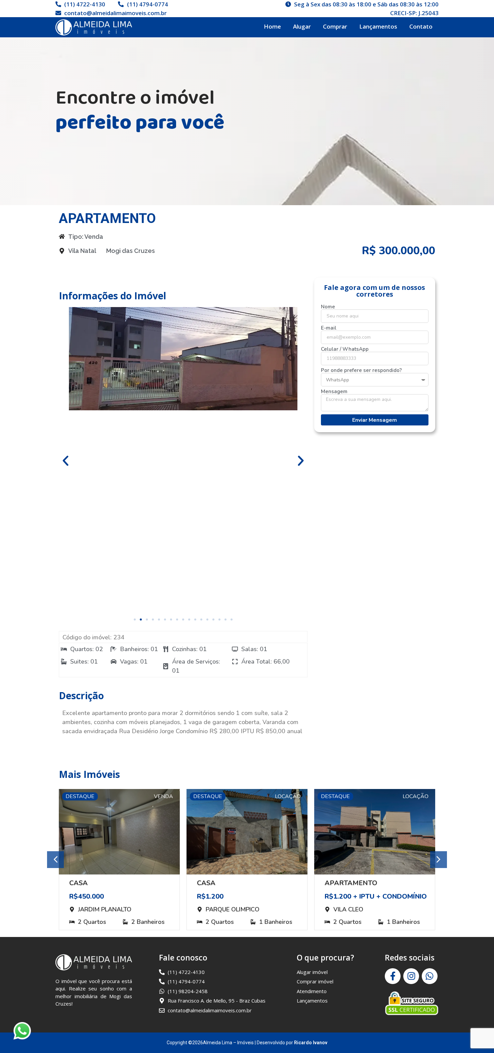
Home (272, 26)
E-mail (328, 328)
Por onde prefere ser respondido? (361, 370)
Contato (421, 26)
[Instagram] (411, 976)
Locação (288, 796)
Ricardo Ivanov (310, 1042)
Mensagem (334, 391)
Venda (163, 796)
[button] (65, 460)
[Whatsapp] (430, 976)
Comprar (335, 26)
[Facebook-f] (393, 976)
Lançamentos (378, 26)
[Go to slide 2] (141, 619)
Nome (328, 306)
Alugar (302, 26)
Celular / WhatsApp (345, 349)
